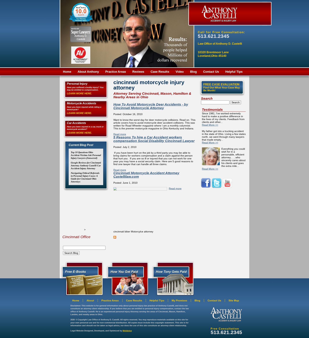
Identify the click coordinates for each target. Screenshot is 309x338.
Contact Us (211, 71)
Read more (119, 134)
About (90, 300)
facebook (206, 183)
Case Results (160, 71)
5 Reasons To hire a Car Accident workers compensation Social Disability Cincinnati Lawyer (154, 139)
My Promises (179, 300)
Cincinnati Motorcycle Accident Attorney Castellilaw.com (146, 174)
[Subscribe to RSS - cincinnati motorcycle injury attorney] (114, 237)
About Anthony (88, 71)
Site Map (234, 300)
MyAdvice (127, 331)
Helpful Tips (233, 71)
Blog (193, 71)
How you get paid (172, 278)
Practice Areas (115, 71)
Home (67, 71)
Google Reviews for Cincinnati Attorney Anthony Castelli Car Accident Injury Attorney (86, 165)
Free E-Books (81, 278)
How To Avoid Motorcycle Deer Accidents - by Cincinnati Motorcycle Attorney (150, 106)
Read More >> (210, 124)
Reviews (138, 71)
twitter (217, 183)
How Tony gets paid (126, 278)
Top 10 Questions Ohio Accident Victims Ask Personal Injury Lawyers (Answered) (86, 155)
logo (226, 314)
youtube (227, 183)
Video (180, 71)
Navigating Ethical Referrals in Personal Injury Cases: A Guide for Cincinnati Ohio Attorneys (85, 177)
